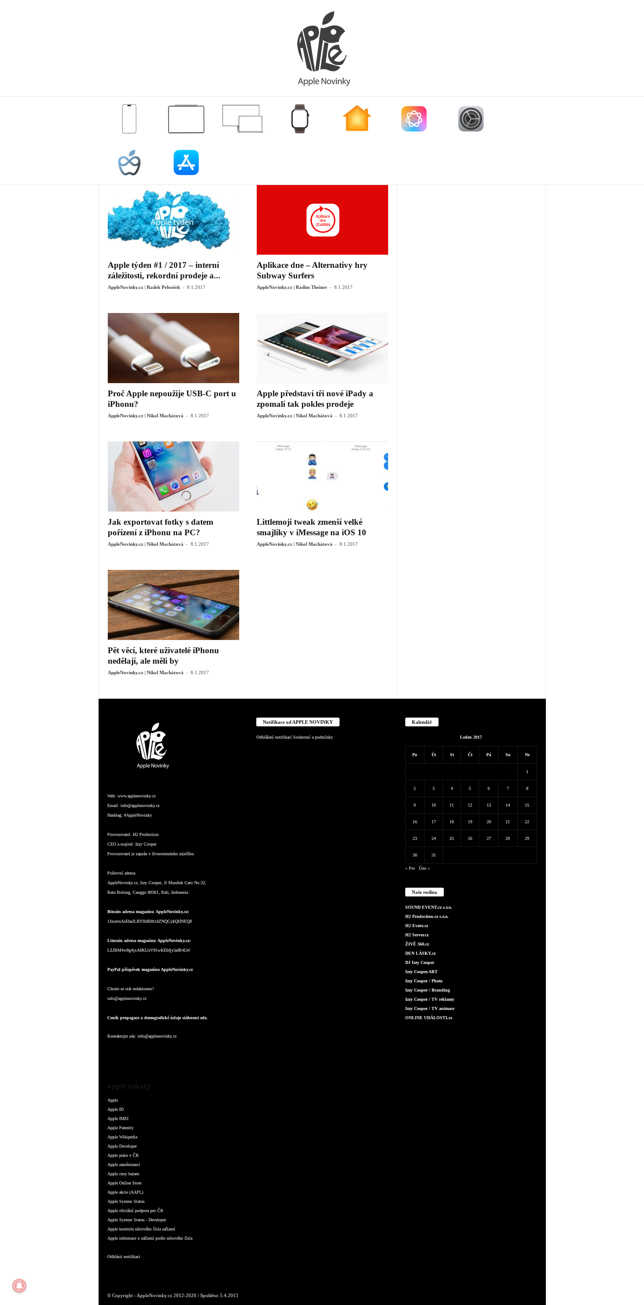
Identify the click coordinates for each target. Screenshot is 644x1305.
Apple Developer (122, 1146)
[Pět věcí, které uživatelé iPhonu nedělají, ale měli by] (173, 605)
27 (489, 838)
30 (415, 855)
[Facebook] (116, 1053)
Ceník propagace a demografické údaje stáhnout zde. (157, 1017)
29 (527, 838)
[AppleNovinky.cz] (322, 48)
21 (508, 821)
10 (434, 805)
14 (508, 805)
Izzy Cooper (145, 844)
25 (451, 838)
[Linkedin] (151, 1053)
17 (434, 821)
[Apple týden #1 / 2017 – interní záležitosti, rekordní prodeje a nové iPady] (173, 220)
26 (470, 838)
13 (489, 805)
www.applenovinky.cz (136, 795)
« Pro (410, 868)
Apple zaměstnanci (123, 1164)
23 (415, 838)
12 (470, 805)
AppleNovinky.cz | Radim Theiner (292, 287)
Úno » (424, 868)
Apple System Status (126, 1201)
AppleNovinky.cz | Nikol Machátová (146, 415)
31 (434, 855)
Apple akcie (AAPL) (125, 1192)
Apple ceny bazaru (123, 1173)
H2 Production (146, 834)
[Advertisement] (471, 316)
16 (415, 821)
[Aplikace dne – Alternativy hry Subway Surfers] (322, 220)
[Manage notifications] (19, 1286)
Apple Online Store (124, 1183)
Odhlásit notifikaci (123, 1256)
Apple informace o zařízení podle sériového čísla (149, 1238)
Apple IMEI (117, 1118)
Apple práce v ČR (123, 1155)
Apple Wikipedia (122, 1136)
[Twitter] (203, 1053)
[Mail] (168, 1053)
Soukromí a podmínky (313, 737)
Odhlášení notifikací (274, 737)
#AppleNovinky (138, 815)
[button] (532, 140)
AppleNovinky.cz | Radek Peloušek (144, 287)
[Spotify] (186, 1053)
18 (451, 821)
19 (470, 821)
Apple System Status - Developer (136, 1219)
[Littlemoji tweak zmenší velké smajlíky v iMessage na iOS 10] (322, 476)
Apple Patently (120, 1127)
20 (489, 821)
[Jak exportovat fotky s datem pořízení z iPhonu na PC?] (173, 476)
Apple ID (115, 1109)
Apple (112, 1100)
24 (434, 838)
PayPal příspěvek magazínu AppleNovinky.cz (150, 969)
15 (527, 805)
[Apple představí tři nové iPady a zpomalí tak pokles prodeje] (322, 348)
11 (451, 805)
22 (527, 821)
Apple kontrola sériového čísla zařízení (141, 1229)
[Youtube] (220, 1053)
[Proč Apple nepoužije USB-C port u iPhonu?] (173, 348)
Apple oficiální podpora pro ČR (135, 1210)
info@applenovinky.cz (139, 805)
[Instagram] (133, 1053)
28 (508, 838)
